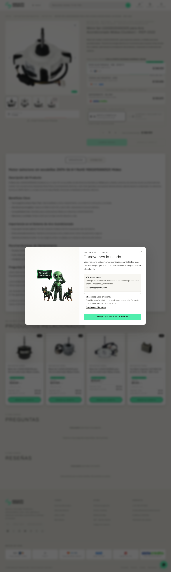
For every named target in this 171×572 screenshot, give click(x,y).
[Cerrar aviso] (141, 251)
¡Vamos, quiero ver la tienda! (112, 317)
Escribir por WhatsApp (96, 307)
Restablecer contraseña (96, 288)
